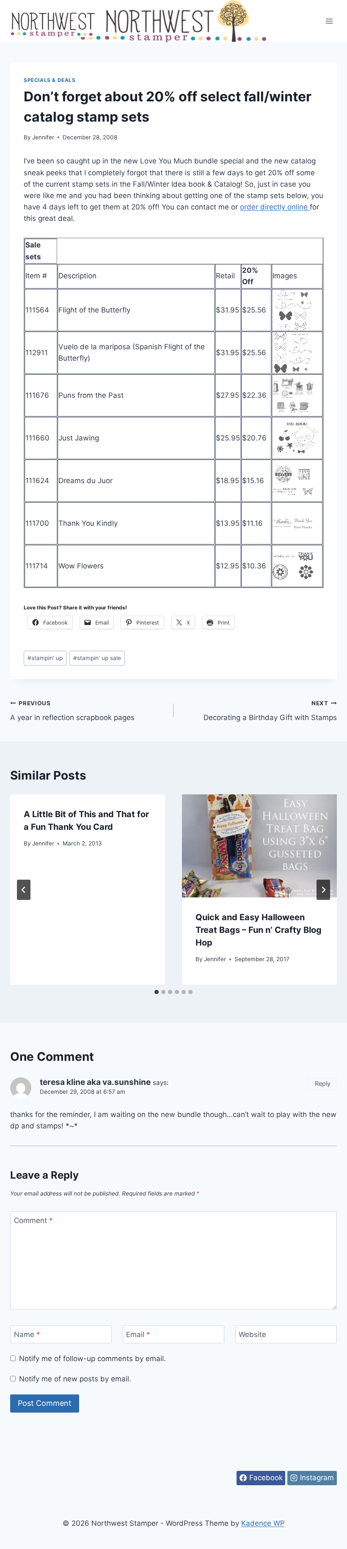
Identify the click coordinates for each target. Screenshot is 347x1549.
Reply (322, 1083)
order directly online (275, 207)
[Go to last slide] (23, 890)
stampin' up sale (97, 658)
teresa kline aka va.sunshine (95, 1082)
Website (252, 1334)
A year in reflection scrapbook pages (72, 711)
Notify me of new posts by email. (75, 1379)
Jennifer (43, 137)
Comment (33, 1220)
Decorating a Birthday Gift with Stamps (270, 711)
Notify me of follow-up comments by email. (92, 1358)
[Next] (323, 890)
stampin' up (45, 658)
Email (138, 1334)
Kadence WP (263, 1523)
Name (27, 1334)
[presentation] (259, 845)
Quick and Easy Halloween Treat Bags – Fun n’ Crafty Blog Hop (259, 930)
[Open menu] (329, 20)
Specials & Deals (50, 80)
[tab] (156, 992)
